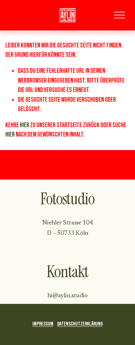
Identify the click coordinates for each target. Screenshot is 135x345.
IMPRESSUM (42, 324)
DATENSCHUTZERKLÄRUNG (80, 324)
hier (24, 125)
